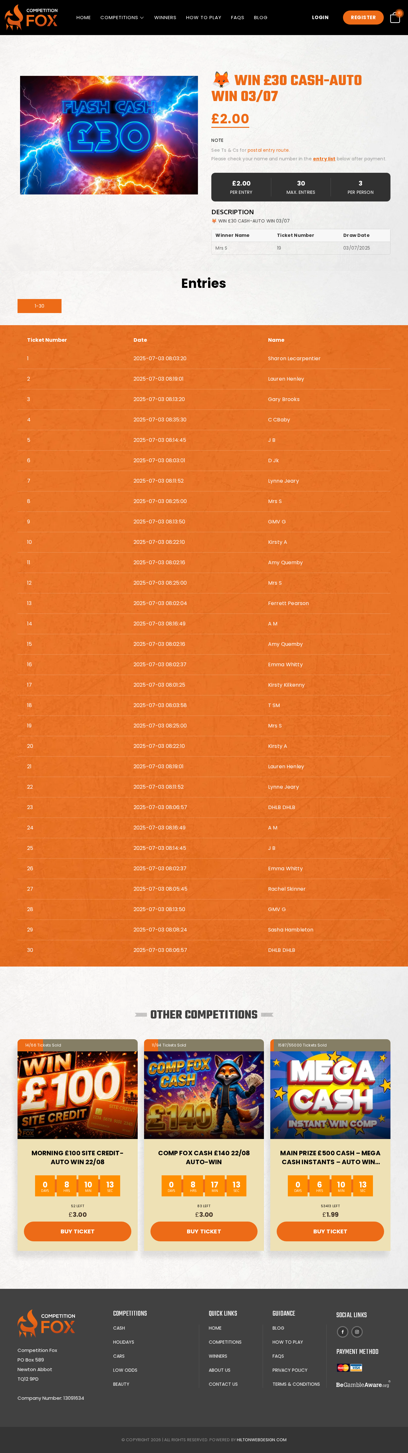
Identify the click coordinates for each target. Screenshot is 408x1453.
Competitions (119, 17)
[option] (109, 135)
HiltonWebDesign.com (262, 1440)
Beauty (121, 1384)
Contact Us (223, 1384)
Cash (119, 1328)
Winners (165, 17)
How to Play (204, 17)
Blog (261, 17)
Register (363, 17)
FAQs (237, 17)
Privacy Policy (290, 1370)
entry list (324, 159)
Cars (119, 1356)
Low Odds (125, 1370)
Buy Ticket (78, 1231)
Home (83, 17)
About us (219, 1370)
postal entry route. (269, 150)
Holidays (123, 1342)
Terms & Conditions (296, 1384)
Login (320, 17)
